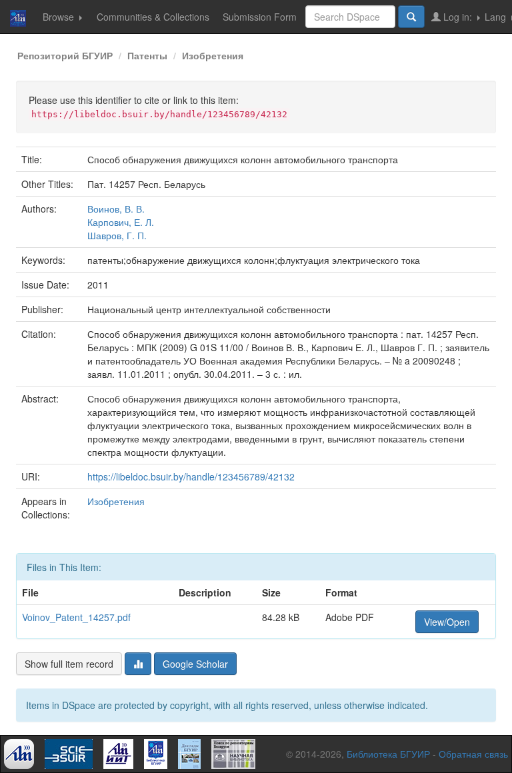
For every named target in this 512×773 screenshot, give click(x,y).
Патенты (147, 55)
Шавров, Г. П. (117, 235)
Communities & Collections (153, 16)
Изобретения (212, 55)
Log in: (458, 16)
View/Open (447, 621)
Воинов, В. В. (116, 208)
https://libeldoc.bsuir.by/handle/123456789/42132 (191, 476)
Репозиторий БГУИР (65, 55)
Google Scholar (195, 663)
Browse (60, 16)
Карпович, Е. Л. (120, 222)
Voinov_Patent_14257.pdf (76, 617)
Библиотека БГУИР (388, 753)
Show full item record (69, 663)
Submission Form (260, 16)
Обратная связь (473, 753)
